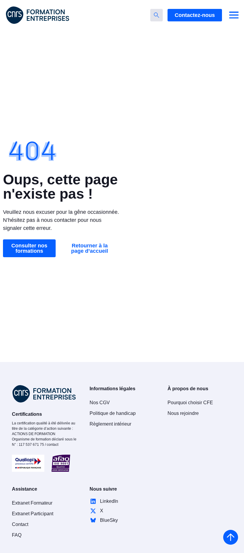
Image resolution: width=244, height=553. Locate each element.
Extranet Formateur (32, 502)
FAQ (16, 535)
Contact (20, 524)
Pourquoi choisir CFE (190, 402)
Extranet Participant (32, 513)
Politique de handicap (113, 413)
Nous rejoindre (183, 413)
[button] (234, 15)
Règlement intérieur (110, 423)
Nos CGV (100, 402)
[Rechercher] (156, 15)
